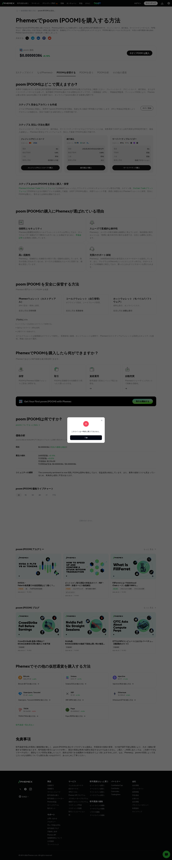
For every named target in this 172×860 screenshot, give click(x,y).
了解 (86, 437)
